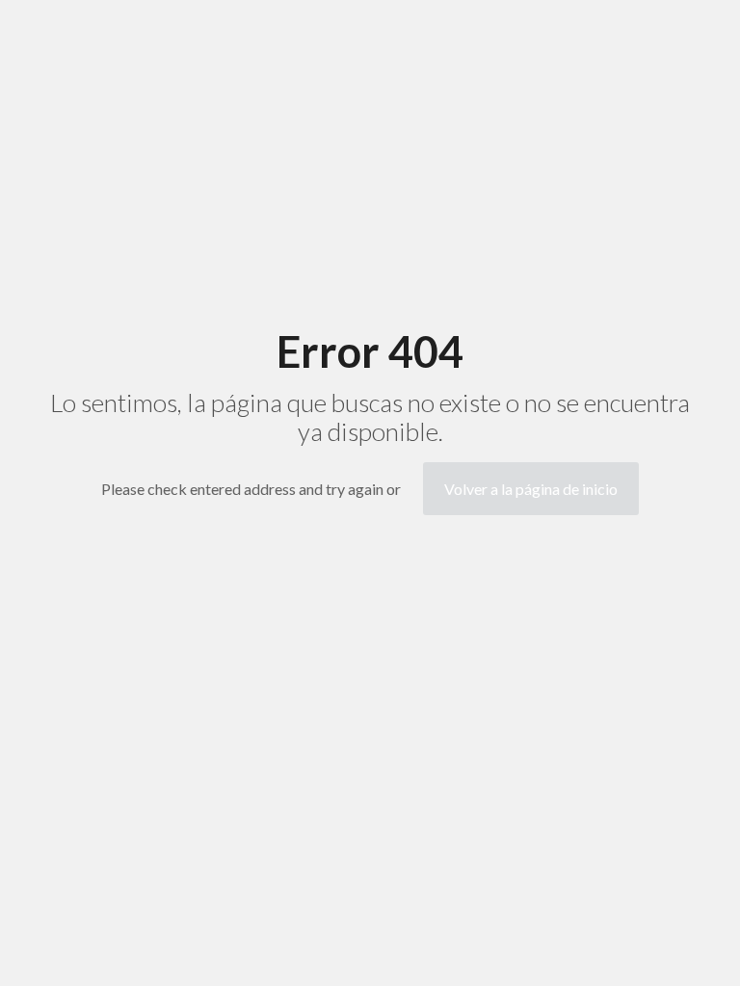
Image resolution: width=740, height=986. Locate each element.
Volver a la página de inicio (531, 489)
